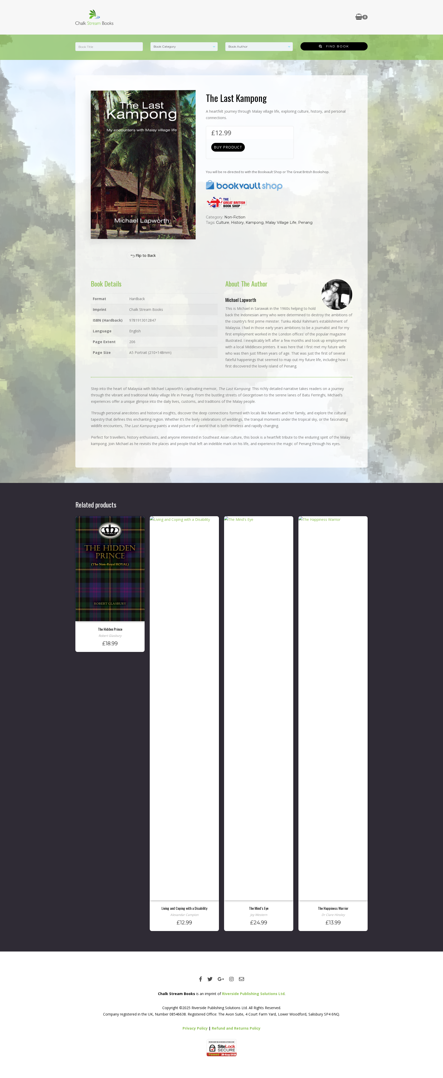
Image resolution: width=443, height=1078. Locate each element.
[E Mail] (241, 979)
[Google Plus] (221, 979)
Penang (305, 222)
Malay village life (280, 222)
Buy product (228, 147)
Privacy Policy (195, 1028)
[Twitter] (210, 979)
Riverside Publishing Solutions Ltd (253, 993)
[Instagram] (231, 979)
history (237, 222)
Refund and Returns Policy (236, 1028)
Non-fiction (234, 217)
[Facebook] (200, 979)
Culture (222, 222)
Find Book (335, 46)
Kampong (255, 222)
